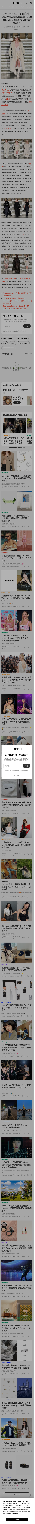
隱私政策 (26, 771)
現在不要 (16, 775)
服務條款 (20, 771)
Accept (17, 1519)
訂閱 (26, 766)
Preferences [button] (15, 1513)
